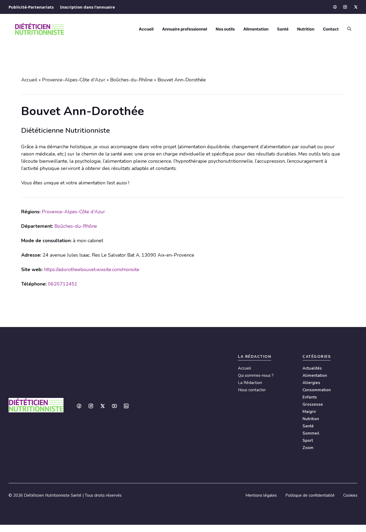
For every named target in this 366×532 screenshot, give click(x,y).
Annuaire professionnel (184, 29)
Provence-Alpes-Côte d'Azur (73, 80)
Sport (307, 440)
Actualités (312, 368)
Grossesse (312, 404)
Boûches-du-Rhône (131, 80)
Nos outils (225, 29)
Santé (283, 29)
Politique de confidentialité (310, 495)
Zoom (307, 447)
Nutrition (305, 29)
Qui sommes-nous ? (256, 375)
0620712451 (62, 284)
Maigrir (309, 411)
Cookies (350, 495)
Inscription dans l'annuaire (87, 7)
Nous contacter (252, 390)
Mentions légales (261, 495)
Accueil (146, 29)
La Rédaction (250, 382)
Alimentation (255, 29)
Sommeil (310, 433)
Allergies (311, 382)
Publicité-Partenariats (31, 7)
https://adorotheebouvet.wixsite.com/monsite (91, 269)
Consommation (316, 390)
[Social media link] (335, 7)
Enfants (309, 397)
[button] (347, 29)
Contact (331, 29)
